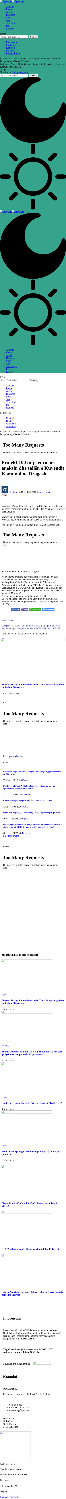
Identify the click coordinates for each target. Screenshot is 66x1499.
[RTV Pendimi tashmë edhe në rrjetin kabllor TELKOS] (27, 1213)
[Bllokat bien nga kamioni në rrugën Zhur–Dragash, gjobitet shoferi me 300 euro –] (33, 640)
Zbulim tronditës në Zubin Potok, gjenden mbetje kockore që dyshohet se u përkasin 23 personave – (29, 787)
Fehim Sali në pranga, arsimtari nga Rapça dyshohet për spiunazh (31, 812)
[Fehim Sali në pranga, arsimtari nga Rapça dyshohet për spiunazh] (27, 1112)
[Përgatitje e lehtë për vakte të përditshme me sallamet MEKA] (27, 1167)
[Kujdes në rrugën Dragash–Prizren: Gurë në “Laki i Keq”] (27, 1064)
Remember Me (10, 1486)
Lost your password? (10, 1497)
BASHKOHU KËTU (49, 628)
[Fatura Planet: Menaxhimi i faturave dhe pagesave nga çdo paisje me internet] (27, 1256)
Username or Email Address (13, 1474)
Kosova (26, 794)
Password (4, 1480)
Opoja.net (13, 492)
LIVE (6, 762)
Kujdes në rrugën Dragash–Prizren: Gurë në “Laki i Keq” (28, 800)
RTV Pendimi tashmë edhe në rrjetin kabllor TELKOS (30, 1249)
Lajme (40, 492)
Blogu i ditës (13, 756)
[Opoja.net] (12, 1)
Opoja (47, 492)
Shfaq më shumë (20, 72)
